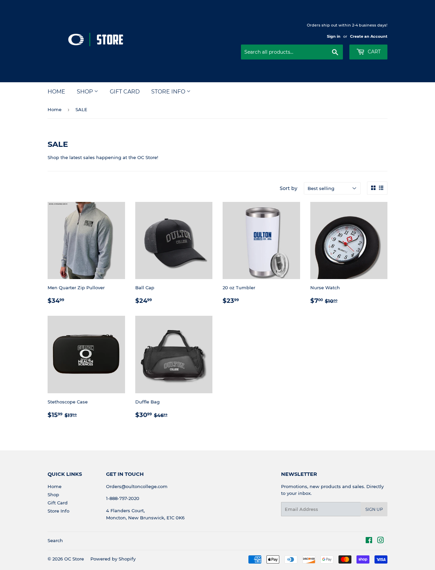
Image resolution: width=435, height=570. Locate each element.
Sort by (288, 188)
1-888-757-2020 (122, 498)
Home (56, 91)
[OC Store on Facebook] (368, 541)
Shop (85, 91)
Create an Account (368, 36)
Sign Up (374, 509)
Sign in (334, 36)
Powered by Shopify (113, 559)
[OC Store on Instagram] (380, 541)
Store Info (169, 91)
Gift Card (125, 91)
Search (55, 540)
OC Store (74, 559)
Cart (373, 52)
